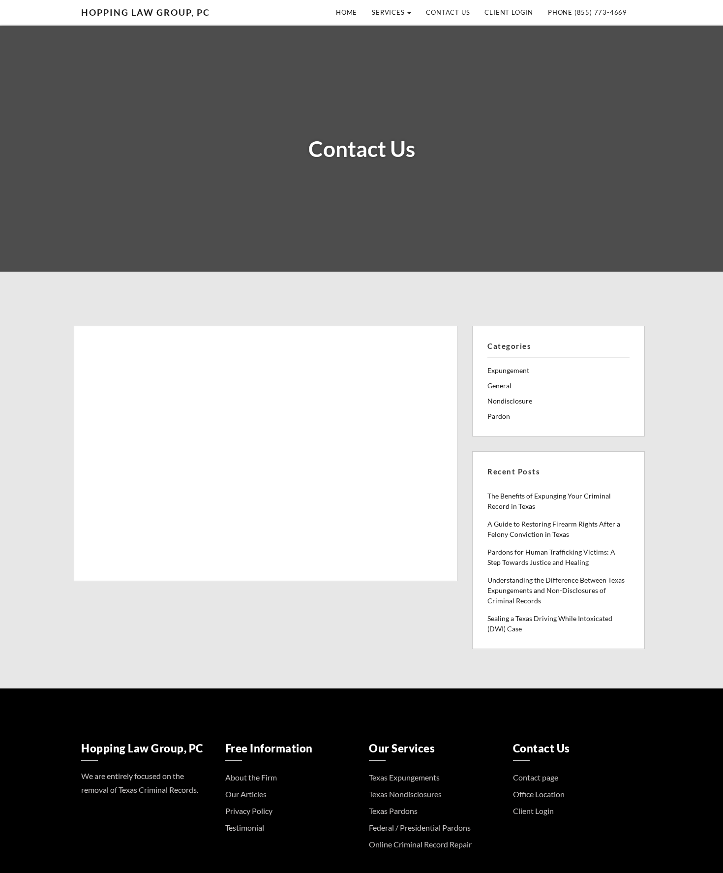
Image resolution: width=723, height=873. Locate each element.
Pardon (498, 416)
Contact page (535, 777)
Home (346, 12)
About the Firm (251, 777)
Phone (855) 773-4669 (587, 12)
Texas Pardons (393, 810)
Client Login (508, 12)
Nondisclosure (509, 401)
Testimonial (244, 827)
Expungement (508, 370)
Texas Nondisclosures (405, 794)
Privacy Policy (248, 810)
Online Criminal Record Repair (420, 844)
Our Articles (246, 794)
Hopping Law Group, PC (145, 12)
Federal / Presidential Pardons (420, 827)
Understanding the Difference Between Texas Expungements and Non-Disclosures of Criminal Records (556, 590)
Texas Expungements (404, 777)
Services (389, 12)
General (499, 385)
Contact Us (448, 12)
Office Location (539, 794)
